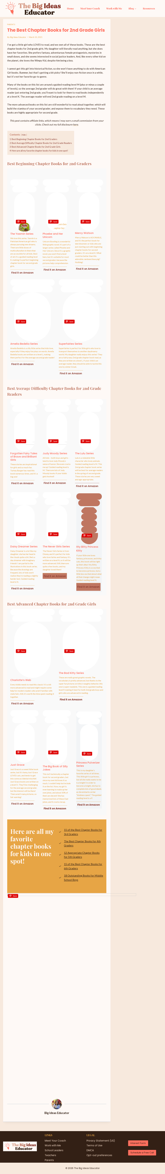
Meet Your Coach (90, 8)
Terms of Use (94, 1145)
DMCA (90, 1150)
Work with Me (114, 8)
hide (24, 135)
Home (70, 8)
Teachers (50, 1155)
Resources (149, 8)
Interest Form (138, 1143)
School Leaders (54, 1150)
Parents (11, 24)
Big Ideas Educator (18, 37)
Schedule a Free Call (142, 1152)
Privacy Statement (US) (100, 1140)
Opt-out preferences (99, 1155)
